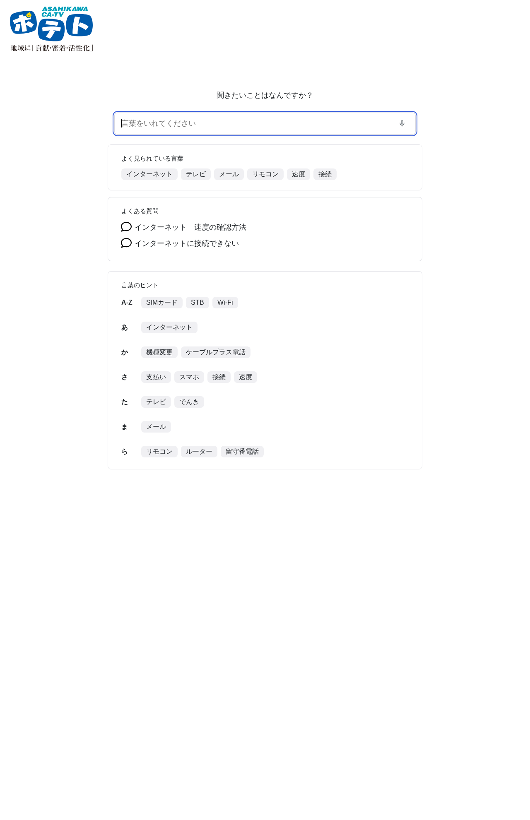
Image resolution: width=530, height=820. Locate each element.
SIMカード (162, 302)
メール (229, 174)
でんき (189, 401)
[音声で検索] (402, 123)
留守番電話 (242, 451)
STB (197, 302)
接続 (325, 174)
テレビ (196, 174)
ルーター (199, 451)
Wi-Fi (225, 302)
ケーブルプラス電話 (216, 352)
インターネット (149, 174)
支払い (156, 376)
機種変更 (159, 352)
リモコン (265, 174)
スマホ (189, 376)
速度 (298, 174)
